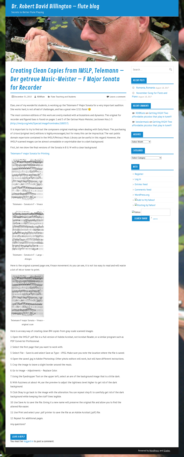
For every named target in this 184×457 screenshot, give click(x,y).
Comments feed (143, 189)
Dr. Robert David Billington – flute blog (55, 6)
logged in (28, 441)
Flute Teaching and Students (63, 96)
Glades (167, 450)
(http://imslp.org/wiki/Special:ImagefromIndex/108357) (39, 123)
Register (139, 174)
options (155, 219)
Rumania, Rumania (145, 87)
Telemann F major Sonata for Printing (29, 153)
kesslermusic (142, 121)
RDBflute (41, 96)
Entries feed (141, 184)
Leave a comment (117, 96)
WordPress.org (142, 194)
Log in (138, 179)
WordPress (154, 450)
